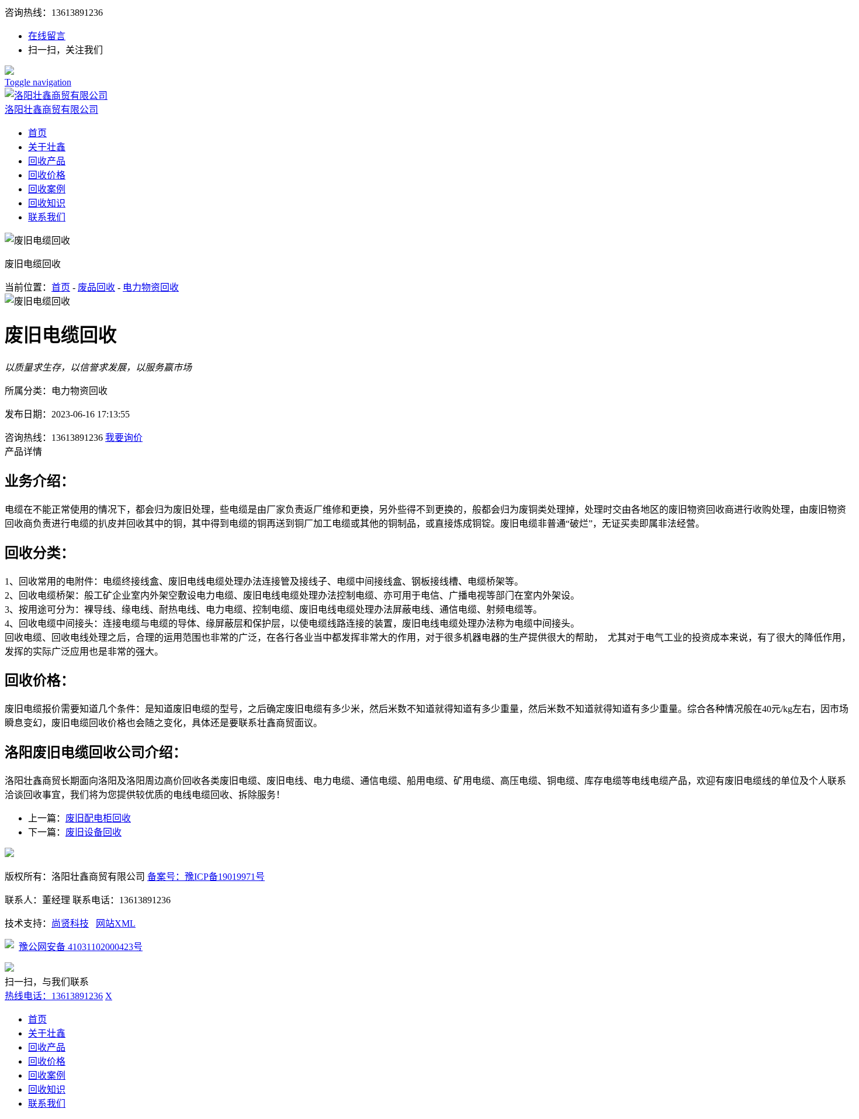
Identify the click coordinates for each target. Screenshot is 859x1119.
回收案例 (46, 189)
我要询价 (124, 438)
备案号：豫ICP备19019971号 (206, 877)
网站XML (116, 923)
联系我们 (46, 217)
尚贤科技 (70, 923)
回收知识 (46, 203)
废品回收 (96, 287)
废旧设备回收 (93, 832)
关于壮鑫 (46, 147)
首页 (37, 133)
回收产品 (46, 161)
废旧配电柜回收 (98, 818)
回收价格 (46, 175)
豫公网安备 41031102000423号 (81, 947)
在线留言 (46, 36)
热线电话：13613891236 (54, 996)
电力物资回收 (151, 287)
